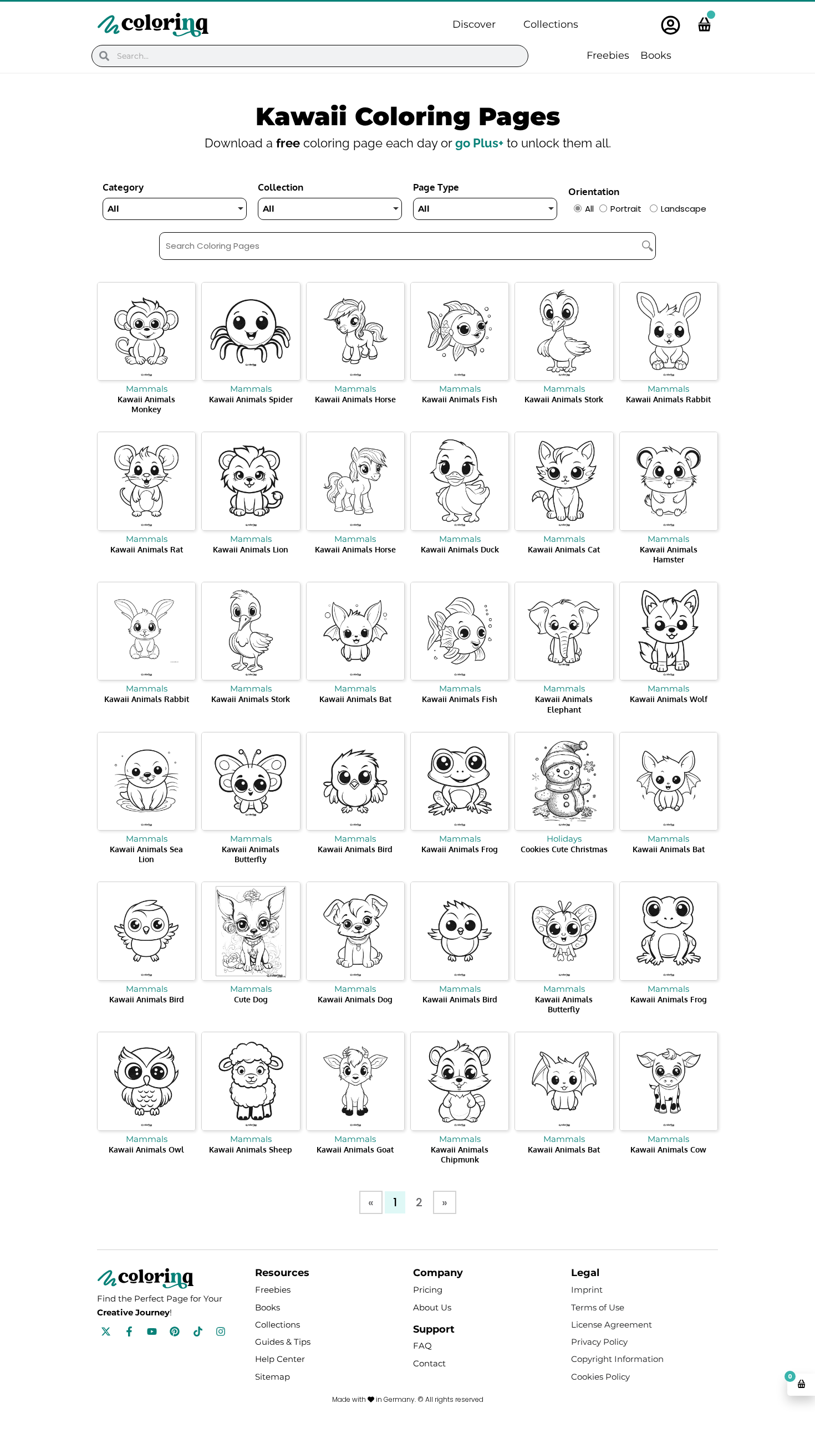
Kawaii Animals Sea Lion (146, 854)
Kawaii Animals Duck (460, 549)
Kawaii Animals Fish (459, 399)
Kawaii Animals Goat (355, 1149)
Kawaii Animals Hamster (668, 554)
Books (655, 55)
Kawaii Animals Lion (250, 549)
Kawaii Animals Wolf (668, 699)
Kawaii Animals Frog (459, 849)
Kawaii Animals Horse (355, 399)
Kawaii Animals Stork (563, 399)
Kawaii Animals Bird (355, 849)
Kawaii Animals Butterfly (250, 854)
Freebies (608, 55)
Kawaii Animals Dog (355, 999)
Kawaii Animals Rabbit (668, 399)
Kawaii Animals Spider (251, 399)
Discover (474, 24)
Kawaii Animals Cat (564, 549)
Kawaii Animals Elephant (564, 704)
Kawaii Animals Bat (355, 699)
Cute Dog (251, 999)
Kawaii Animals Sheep (250, 1149)
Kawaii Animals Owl (146, 1149)
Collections (550, 24)
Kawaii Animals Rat (146, 549)
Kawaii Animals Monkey (146, 404)
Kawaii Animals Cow (668, 1149)
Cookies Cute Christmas (564, 849)
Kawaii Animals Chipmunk (459, 1154)
